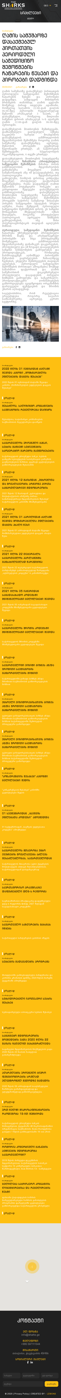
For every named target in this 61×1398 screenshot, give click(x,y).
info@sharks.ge (30, 1334)
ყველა (30, 18)
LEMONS (51, 1394)
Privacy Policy (21, 1394)
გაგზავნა (51, 1384)
